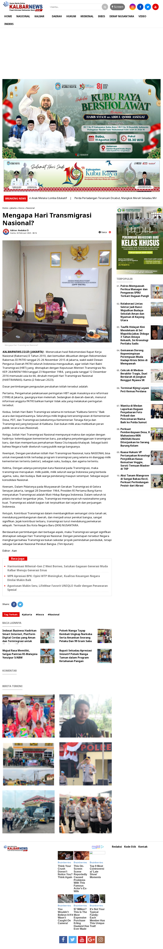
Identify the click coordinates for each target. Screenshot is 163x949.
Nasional (30, 208)
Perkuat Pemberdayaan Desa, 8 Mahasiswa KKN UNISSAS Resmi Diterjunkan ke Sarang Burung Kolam (135, 437)
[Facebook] (14, 604)
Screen (118, 7)
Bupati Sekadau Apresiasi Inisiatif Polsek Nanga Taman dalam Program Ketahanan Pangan (75, 656)
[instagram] (132, 7)
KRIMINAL (87, 16)
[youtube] (155, 7)
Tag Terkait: (11, 614)
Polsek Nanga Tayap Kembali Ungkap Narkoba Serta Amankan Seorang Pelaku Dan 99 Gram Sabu (75, 636)
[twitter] (148, 7)
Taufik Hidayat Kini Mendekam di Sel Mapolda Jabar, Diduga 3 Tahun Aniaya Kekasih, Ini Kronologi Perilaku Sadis (134, 335)
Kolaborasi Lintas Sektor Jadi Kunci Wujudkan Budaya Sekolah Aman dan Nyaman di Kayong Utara (132, 312)
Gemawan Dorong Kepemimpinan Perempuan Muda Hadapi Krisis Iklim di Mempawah (134, 356)
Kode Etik (130, 846)
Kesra (21, 208)
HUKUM (71, 16)
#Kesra (40, 614)
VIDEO (142, 16)
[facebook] (140, 7)
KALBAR (39, 16)
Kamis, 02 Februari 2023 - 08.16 (23, 233)
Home (5, 208)
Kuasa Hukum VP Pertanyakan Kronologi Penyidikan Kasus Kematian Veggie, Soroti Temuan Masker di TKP (135, 460)
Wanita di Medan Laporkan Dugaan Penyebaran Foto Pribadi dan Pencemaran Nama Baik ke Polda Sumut (133, 414)
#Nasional (53, 614)
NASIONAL (23, 16)
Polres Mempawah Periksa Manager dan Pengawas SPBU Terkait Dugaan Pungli (134, 291)
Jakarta (13, 208)
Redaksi (117, 846)
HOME (8, 16)
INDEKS (9, 24)
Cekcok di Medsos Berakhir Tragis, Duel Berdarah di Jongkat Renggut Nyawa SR (133, 375)
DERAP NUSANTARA (122, 16)
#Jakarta (27, 614)
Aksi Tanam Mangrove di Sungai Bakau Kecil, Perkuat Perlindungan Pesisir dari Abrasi (134, 480)
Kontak (143, 846)
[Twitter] (20, 604)
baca (104, 232)
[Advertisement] (81, 52)
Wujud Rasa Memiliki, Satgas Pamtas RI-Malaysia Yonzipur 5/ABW (19, 654)
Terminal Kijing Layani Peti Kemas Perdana (134, 389)
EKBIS (101, 16)
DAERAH (57, 16)
